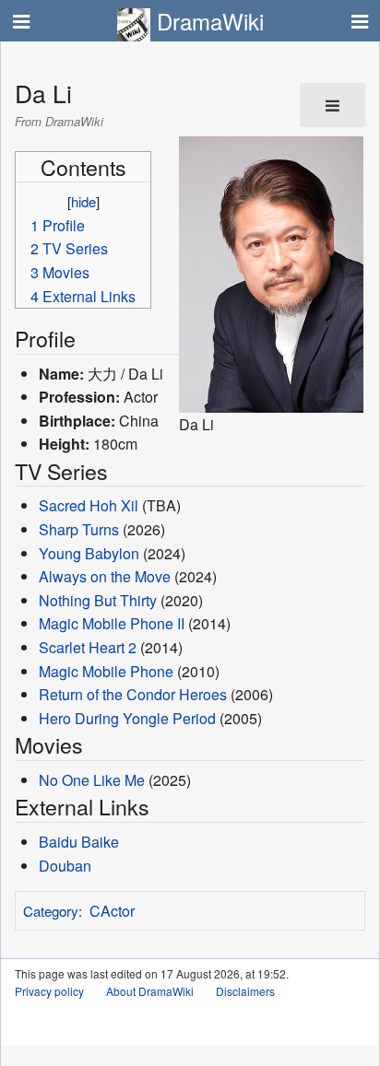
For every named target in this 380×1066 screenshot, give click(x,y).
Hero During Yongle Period (127, 718)
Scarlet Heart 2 (88, 647)
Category (50, 910)
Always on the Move (105, 576)
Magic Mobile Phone (106, 671)
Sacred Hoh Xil (88, 505)
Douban (65, 865)
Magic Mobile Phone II (111, 623)
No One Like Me (92, 780)
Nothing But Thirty (98, 600)
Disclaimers (245, 991)
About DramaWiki (150, 991)
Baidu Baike (79, 841)
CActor (112, 910)
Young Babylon (89, 553)
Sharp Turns (79, 529)
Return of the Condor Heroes (133, 694)
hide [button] (83, 201)
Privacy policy (49, 991)
